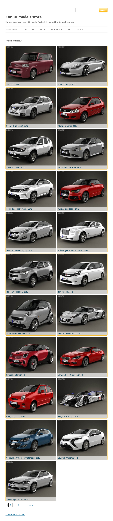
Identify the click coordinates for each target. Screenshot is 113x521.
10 (18, 505)
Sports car (29, 29)
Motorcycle (56, 29)
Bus (69, 29)
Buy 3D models (12, 29)
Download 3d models (15, 514)
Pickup (80, 29)
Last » (30, 505)
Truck (42, 29)
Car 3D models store (24, 16)
